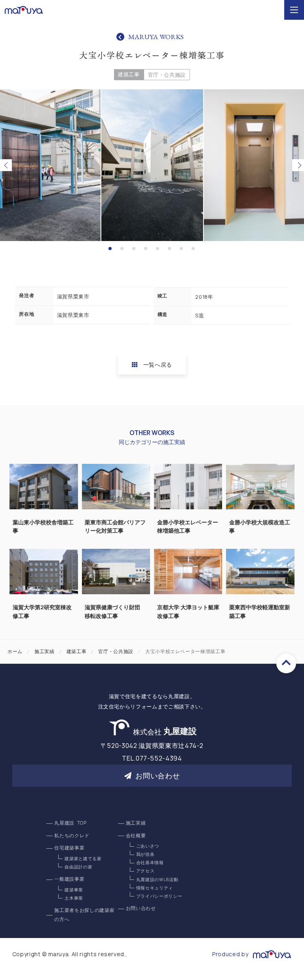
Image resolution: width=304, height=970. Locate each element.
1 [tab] (111, 249)
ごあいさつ (147, 846)
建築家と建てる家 (83, 858)
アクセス (145, 871)
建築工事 (129, 74)
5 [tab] (158, 249)
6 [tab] (170, 249)
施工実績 (44, 651)
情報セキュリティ (154, 888)
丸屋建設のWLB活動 (157, 879)
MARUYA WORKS (156, 36)
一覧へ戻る (157, 364)
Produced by (230, 954)
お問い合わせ (157, 775)
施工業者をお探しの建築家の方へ (84, 915)
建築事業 (74, 890)
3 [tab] (135, 249)
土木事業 (74, 898)
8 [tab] (194, 249)
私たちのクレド (71, 836)
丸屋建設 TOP (70, 823)
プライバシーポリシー (159, 896)
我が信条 (145, 854)
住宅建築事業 (69, 848)
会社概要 (136, 836)
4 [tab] (146, 249)
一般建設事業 (69, 879)
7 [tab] (182, 249)
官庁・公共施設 (167, 74)
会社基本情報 (150, 862)
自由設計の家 (78, 867)
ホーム (15, 651)
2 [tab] (123, 249)
